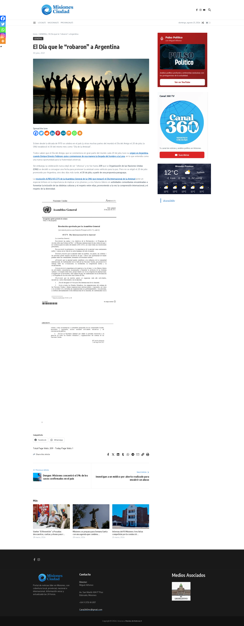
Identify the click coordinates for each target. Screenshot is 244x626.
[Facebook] (35, 133)
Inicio (35, 34)
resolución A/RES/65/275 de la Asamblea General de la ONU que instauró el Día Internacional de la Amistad (85, 179)
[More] (79, 133)
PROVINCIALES (67, 22)
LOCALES (42, 22)
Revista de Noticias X (134, 621)
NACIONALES (53, 22)
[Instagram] (3, 35)
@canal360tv (169, 200)
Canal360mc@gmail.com (90, 609)
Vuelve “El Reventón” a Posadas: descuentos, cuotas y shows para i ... (49, 533)
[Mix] (68, 133)
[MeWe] (63, 133)
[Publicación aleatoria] (203, 23)
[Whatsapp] (74, 133)
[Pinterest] (57, 133)
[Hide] (1, 46)
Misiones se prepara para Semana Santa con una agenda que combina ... (90, 533)
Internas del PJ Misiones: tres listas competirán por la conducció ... (127, 533)
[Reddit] (46, 133)
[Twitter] (41, 133)
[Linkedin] (52, 133)
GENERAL (43, 34)
